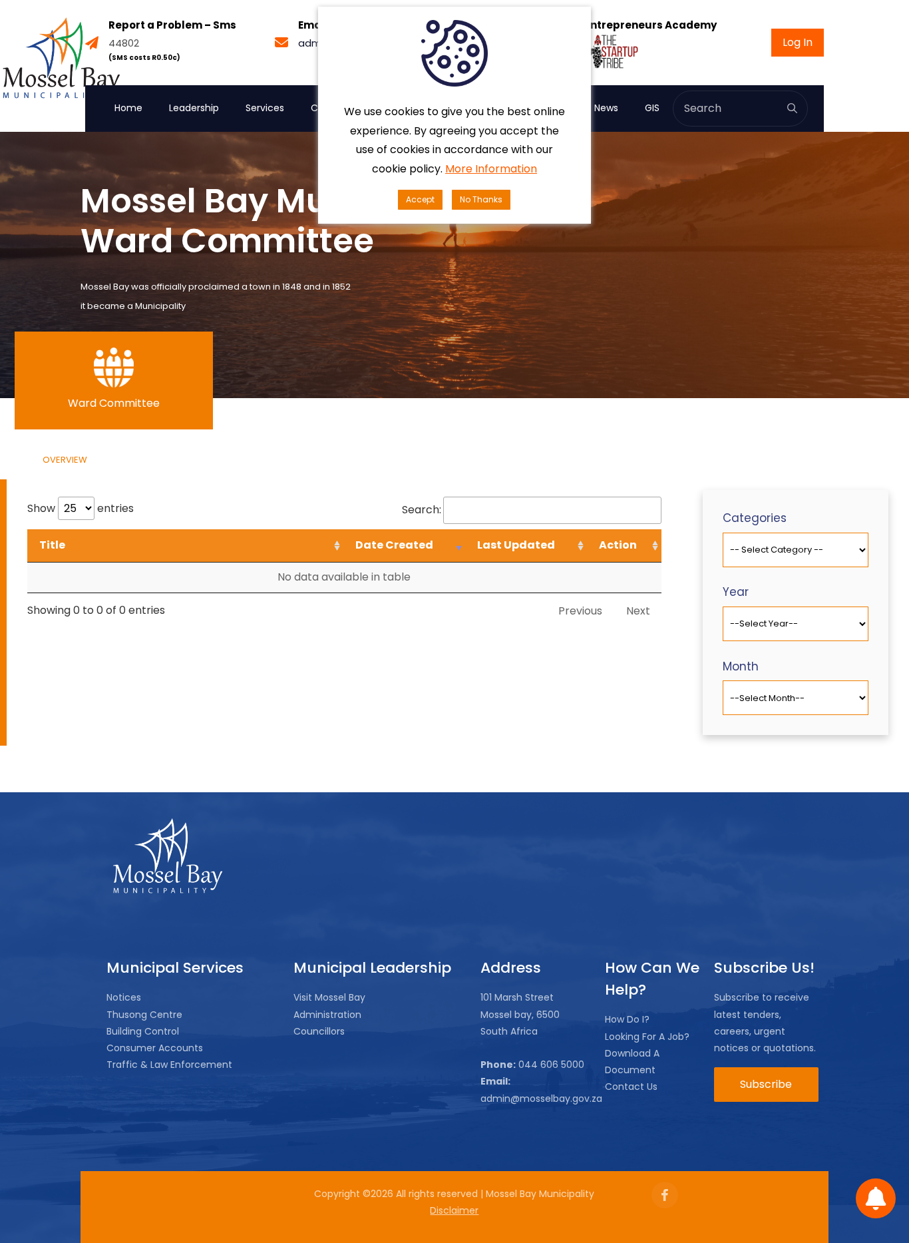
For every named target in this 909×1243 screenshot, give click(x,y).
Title (52, 545)
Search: (421, 509)
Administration (327, 1014)
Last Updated (516, 545)
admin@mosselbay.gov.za (541, 1098)
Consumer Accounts (154, 1048)
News (606, 108)
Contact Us (631, 1086)
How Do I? (627, 1019)
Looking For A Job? (647, 1036)
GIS (652, 108)
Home (128, 108)
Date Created (394, 545)
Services (265, 108)
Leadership (194, 108)
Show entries (80, 508)
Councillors (319, 1031)
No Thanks (481, 199)
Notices (123, 997)
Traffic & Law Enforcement (169, 1064)
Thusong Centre (144, 1014)
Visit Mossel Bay (329, 997)
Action (618, 545)
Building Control (142, 1031)
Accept (420, 199)
